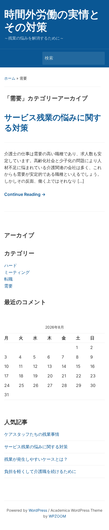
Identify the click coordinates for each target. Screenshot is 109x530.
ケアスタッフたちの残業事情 (31, 434)
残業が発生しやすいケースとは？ (36, 459)
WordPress (38, 510)
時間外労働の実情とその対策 (52, 20)
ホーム (9, 78)
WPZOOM (57, 516)
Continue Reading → (25, 194)
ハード (10, 265)
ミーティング (17, 272)
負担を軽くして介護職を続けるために (40, 471)
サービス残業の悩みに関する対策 (36, 446)
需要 (8, 285)
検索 (98, 58)
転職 (8, 279)
